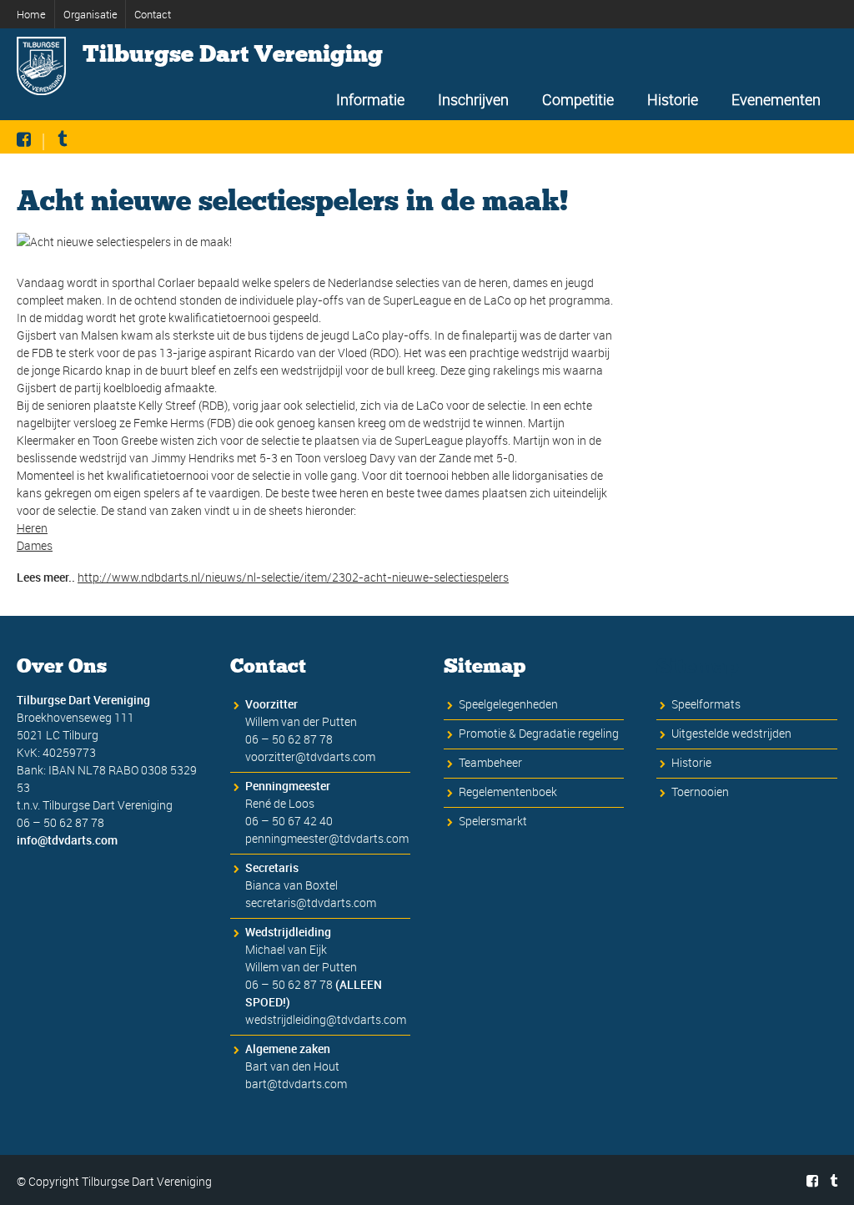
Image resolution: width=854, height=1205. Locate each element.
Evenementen (776, 99)
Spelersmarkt (493, 821)
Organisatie (90, 14)
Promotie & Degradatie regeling (539, 733)
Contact (152, 14)
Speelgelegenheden (508, 704)
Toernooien (700, 791)
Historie (672, 99)
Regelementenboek (508, 791)
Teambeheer (490, 762)
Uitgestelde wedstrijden (731, 733)
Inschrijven (473, 99)
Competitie (578, 99)
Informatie (370, 99)
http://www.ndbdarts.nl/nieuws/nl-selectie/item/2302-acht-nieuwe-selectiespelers (293, 577)
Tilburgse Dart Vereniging (233, 54)
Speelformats (706, 704)
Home (31, 14)
